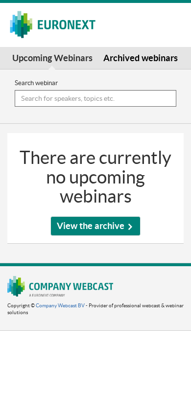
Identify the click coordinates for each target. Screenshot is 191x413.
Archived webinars (140, 58)
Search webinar (36, 83)
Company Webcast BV (60, 305)
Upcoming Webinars (52, 58)
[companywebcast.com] (60, 286)
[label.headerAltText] (57, 24)
